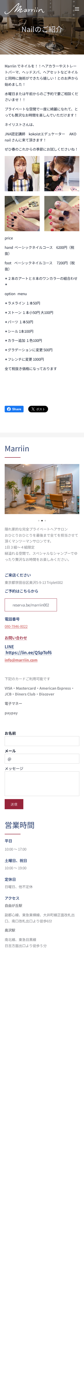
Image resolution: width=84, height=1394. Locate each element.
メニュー (77, 8)
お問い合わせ (16, 637)
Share (16, 409)
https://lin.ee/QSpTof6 (29, 652)
